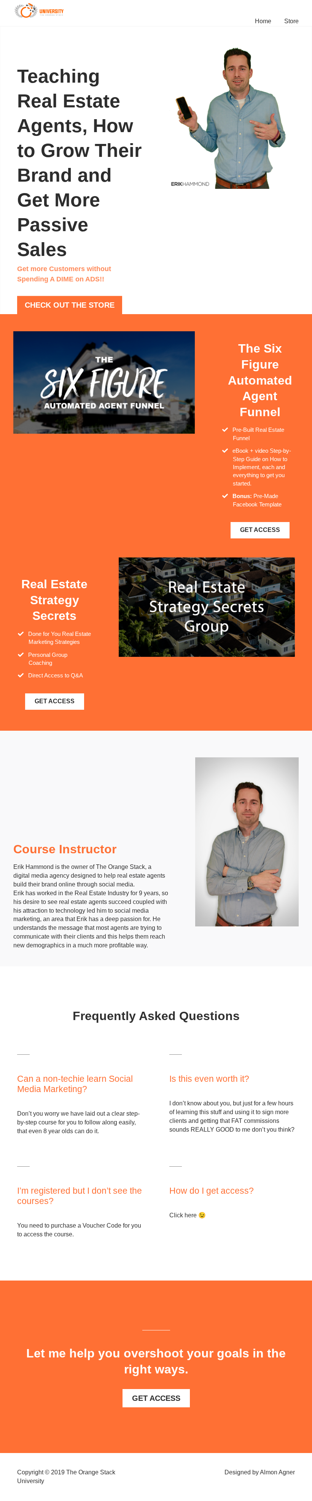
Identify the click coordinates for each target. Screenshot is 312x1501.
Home (263, 21)
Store (291, 21)
